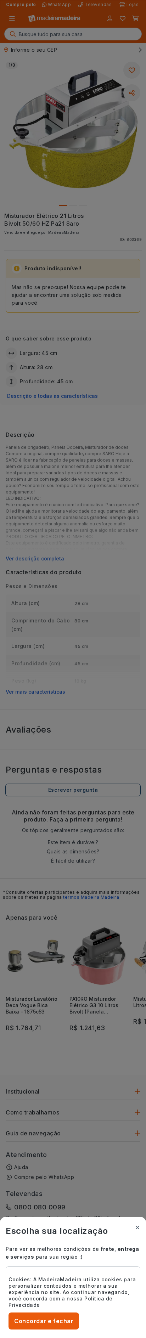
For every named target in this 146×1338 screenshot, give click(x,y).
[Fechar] (137, 1227)
